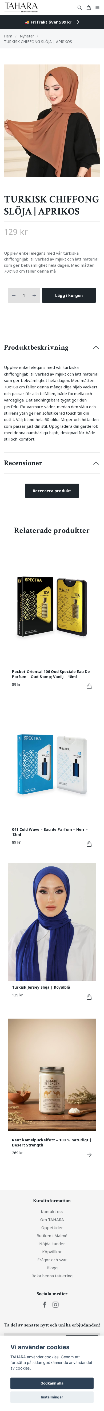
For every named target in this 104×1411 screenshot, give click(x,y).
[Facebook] (45, 1320)
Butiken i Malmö (52, 1251)
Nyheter (27, 36)
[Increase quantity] (34, 311)
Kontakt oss (52, 1227)
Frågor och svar (52, 1275)
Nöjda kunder (52, 1259)
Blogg (52, 1283)
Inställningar (52, 1397)
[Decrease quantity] (13, 311)
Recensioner (23, 478)
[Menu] (97, 7)
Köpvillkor (52, 1267)
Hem (8, 36)
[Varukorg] (88, 7)
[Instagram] (56, 1320)
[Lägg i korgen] (89, 702)
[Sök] (79, 7)
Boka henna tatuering (52, 1291)
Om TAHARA (52, 1235)
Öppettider (52, 1243)
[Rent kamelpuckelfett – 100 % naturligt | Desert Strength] (89, 1170)
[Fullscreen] (52, 128)
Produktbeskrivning (36, 363)
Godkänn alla (52, 1383)
